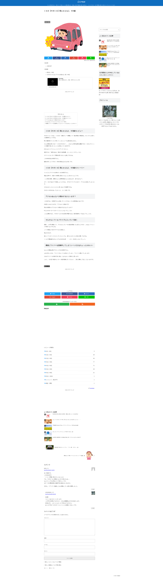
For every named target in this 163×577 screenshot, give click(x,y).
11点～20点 (70, 354)
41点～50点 (70, 365)
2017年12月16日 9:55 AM (50, 494)
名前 (45, 538)
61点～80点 (70, 372)
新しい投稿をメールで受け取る (53, 565)
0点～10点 (70, 351)
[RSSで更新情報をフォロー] (82, 304)
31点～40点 (70, 362)
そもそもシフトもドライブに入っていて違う (56, 121)
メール (45, 544)
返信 (93, 489)
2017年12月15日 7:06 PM (49, 470)
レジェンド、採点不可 (70, 379)
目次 (59, 114)
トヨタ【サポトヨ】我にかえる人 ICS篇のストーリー (58, 118)
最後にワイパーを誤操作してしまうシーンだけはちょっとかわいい (61, 123)
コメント (46, 517)
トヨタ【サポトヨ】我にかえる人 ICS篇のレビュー (58, 116)
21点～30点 (47, 266)
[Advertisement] (69, 16)
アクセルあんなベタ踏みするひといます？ (55, 120)
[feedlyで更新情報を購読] (56, 304)
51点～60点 (70, 369)
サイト (45, 551)
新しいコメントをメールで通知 (53, 562)
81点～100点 (70, 376)
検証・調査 (70, 383)
